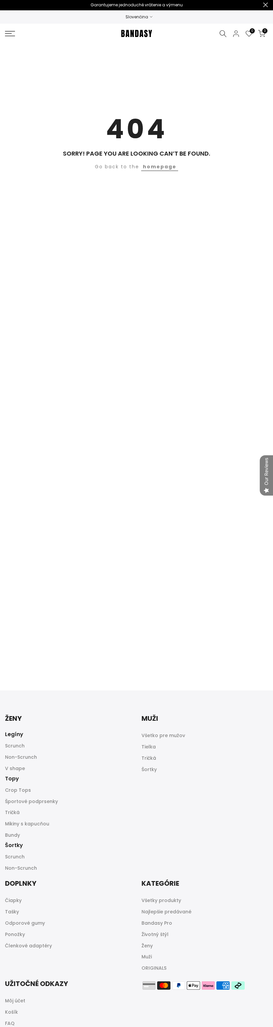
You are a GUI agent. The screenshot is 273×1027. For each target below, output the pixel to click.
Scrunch (15, 745)
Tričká (12, 812)
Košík (11, 1012)
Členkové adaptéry (28, 945)
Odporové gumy (25, 923)
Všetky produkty (161, 900)
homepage (159, 166)
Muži (146, 956)
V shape (15, 768)
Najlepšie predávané (166, 911)
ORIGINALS (153, 968)
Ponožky (15, 934)
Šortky (149, 769)
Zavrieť (7, 4)
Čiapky (13, 900)
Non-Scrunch (21, 757)
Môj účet (15, 1000)
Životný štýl (154, 934)
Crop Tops (18, 790)
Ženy (147, 945)
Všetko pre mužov (163, 735)
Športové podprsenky (31, 801)
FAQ (10, 1023)
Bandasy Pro (156, 923)
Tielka (148, 746)
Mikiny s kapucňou (27, 823)
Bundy (12, 835)
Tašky (12, 911)
